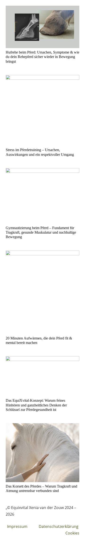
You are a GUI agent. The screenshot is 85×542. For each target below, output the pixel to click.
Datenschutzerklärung (58, 526)
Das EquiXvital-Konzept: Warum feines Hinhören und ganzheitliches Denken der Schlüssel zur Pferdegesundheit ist (36, 404)
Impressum (17, 526)
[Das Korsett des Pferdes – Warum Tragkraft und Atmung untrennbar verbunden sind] (42, 452)
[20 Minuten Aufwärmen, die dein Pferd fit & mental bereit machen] (42, 292)
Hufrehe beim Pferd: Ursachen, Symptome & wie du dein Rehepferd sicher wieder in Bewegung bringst (42, 56)
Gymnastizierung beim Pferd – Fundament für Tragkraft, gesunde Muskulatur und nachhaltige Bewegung (41, 232)
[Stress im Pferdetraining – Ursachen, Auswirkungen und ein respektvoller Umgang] (42, 110)
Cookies (72, 533)
